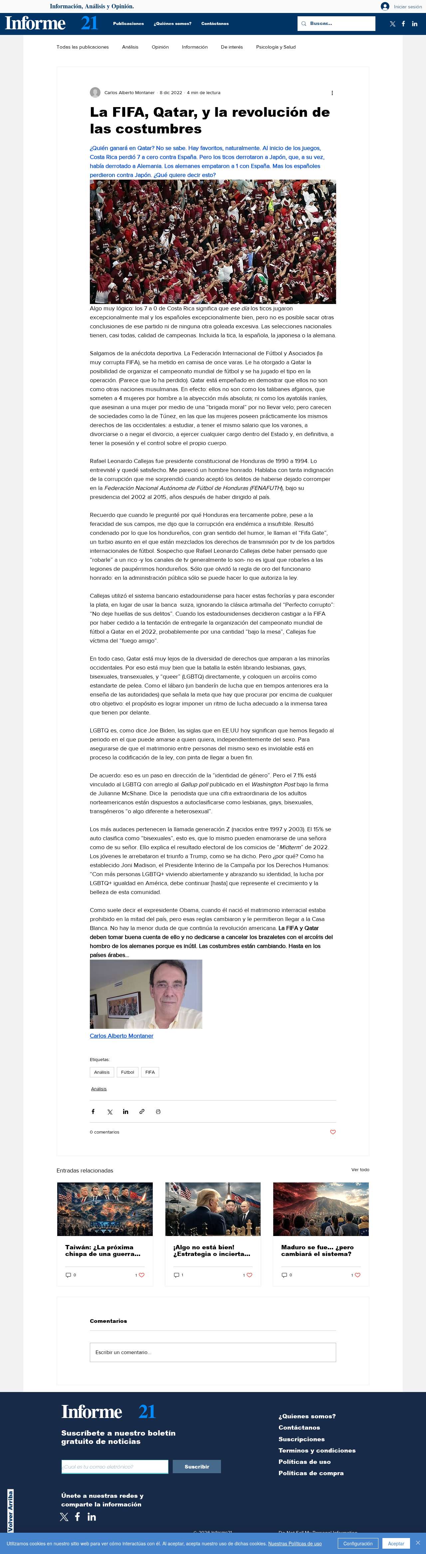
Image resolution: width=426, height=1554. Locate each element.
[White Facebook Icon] (77, 1516)
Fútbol (127, 1072)
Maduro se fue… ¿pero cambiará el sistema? (317, 1250)
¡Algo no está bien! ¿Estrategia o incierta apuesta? (208, 1250)
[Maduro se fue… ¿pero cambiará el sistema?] (321, 1209)
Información (195, 47)
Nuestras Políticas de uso (295, 1543)
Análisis (130, 47)
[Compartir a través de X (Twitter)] (109, 1111)
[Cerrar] (418, 1543)
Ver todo (360, 1169)
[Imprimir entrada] (158, 1111)
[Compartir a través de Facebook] (93, 1111)
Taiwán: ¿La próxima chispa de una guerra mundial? (99, 1250)
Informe (35, 22)
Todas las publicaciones (83, 47)
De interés (232, 47)
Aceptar (396, 1543)
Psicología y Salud (276, 47)
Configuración (358, 1543)
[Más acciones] (332, 92)
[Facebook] (403, 23)
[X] (392, 23)
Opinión (160, 47)
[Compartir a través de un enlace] (142, 1111)
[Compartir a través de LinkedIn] (125, 1111)
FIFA (150, 1072)
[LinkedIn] (414, 23)
